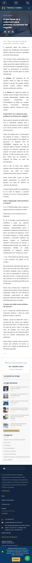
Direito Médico (8, 15)
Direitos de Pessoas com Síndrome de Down (17, 457)
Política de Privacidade (8, 500)
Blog (9, 41)
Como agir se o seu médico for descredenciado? (19, 394)
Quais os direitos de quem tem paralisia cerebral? (19, 387)
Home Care (7, 442)
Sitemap (4, 508)
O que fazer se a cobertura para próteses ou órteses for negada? (19, 416)
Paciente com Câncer (10, 451)
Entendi (16, 559)
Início (5, 41)
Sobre (3, 496)
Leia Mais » (13, 390)
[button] (5, 32)
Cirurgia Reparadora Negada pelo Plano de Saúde (18, 424)
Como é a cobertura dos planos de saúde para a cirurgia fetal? (19, 408)
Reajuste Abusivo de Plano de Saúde (14, 439)
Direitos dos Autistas (10, 454)
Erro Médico (7, 445)
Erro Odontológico (9, 448)
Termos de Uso (6, 504)
